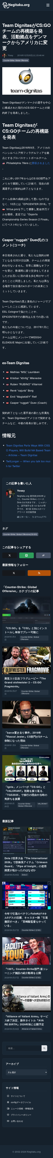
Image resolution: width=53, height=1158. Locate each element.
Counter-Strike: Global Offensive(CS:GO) (20, 534)
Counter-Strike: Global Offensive (15, 60)
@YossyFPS (40, 516)
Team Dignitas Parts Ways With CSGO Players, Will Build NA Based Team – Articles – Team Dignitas (28, 450)
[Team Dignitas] (26, 81)
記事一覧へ (25, 516)
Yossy (21, 490)
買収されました (41, 163)
